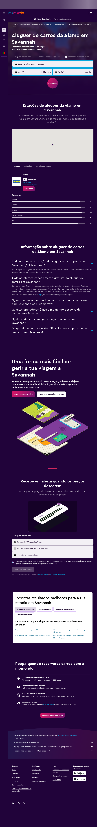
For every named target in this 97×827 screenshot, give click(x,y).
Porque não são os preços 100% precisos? (32, 751)
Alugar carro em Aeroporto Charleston (29, 630)
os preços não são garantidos (67, 735)
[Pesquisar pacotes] (4, 34)
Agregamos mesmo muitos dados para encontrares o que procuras (43, 747)
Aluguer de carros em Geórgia (56, 24)
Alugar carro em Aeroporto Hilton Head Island (32, 635)
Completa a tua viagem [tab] (64, 609)
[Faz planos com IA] (4, 39)
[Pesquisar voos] (4, 19)
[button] (4, 12)
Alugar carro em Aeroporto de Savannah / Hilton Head (69, 631)
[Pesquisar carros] (4, 29)
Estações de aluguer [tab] (44, 166)
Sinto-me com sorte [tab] (24, 615)
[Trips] (4, 46)
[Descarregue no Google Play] (79, 773)
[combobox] (23, 57)
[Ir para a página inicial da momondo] (16, 12)
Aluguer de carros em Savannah (78, 24)
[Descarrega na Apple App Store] (79, 779)
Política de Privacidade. (58, 574)
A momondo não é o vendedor (27, 742)
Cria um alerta (48, 704)
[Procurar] (4, 24)
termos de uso (43, 574)
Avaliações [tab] (28, 166)
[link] (29, 188)
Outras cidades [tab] (45, 609)
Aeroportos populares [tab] (25, 609)
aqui (40, 295)
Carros (14, 24)
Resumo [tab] (17, 166)
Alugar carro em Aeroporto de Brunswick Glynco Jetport (68, 637)
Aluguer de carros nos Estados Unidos (31, 24)
